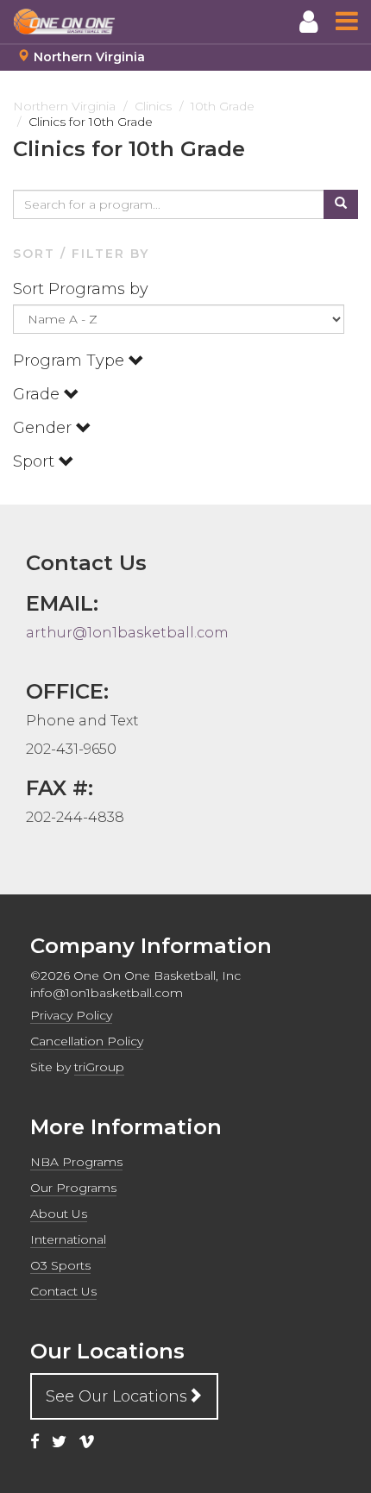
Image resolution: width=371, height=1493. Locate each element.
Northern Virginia (89, 57)
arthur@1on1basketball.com (127, 632)
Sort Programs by (83, 288)
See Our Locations (116, 1396)
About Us (58, 1213)
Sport (36, 461)
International (68, 1239)
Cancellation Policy (86, 1041)
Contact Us (63, 1291)
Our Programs (73, 1187)
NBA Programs (76, 1162)
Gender (44, 427)
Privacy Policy (71, 1015)
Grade (38, 394)
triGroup (99, 1067)
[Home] (64, 21)
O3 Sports (60, 1265)
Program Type (71, 360)
